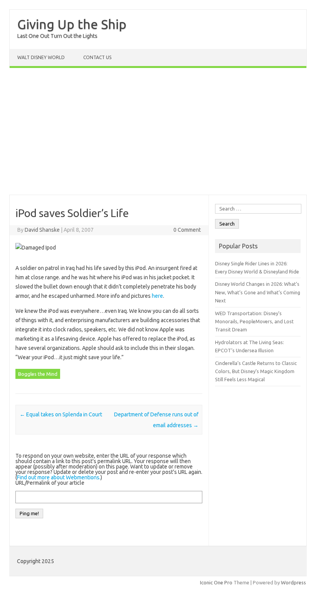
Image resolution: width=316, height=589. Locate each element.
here (157, 296)
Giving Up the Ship (71, 24)
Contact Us (97, 57)
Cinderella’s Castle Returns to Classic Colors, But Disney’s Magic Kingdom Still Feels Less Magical (256, 371)
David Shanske (42, 230)
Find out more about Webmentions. (59, 477)
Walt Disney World (41, 57)
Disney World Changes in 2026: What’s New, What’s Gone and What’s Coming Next (257, 292)
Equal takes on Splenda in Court (61, 414)
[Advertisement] (158, 131)
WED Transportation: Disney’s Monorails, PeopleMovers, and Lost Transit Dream (254, 322)
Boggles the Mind (37, 374)
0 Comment (187, 230)
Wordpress (293, 582)
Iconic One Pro (216, 582)
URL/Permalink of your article (49, 482)
